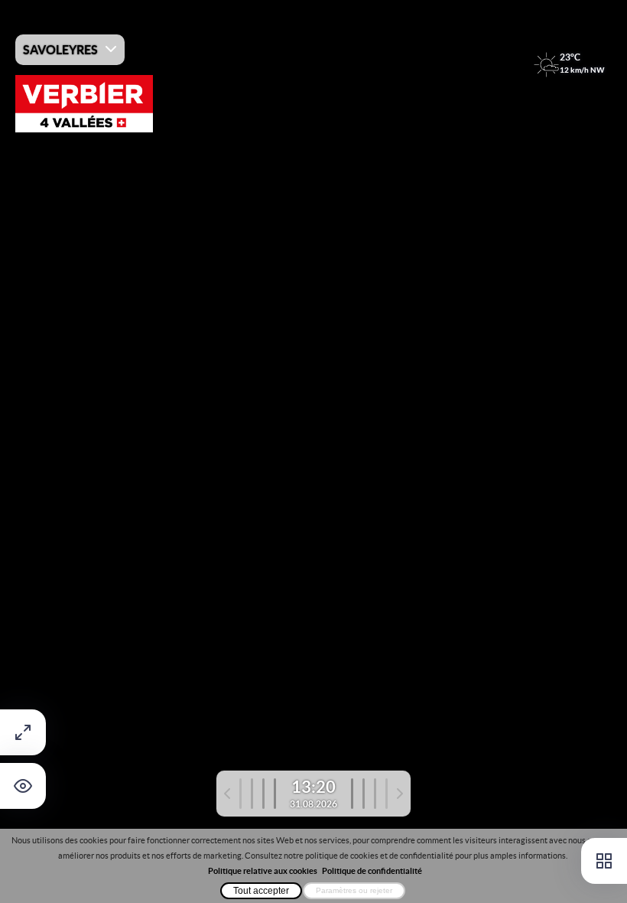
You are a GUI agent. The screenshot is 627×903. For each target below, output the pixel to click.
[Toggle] (604, 861)
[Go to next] (377, 793)
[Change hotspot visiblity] (23, 786)
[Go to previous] (250, 793)
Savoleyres (60, 50)
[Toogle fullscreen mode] (23, 732)
